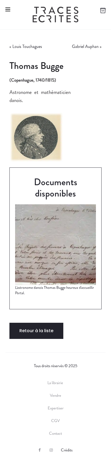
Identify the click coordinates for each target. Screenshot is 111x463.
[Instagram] (51, 450)
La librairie (55, 383)
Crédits (66, 450)
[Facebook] (40, 450)
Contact (55, 433)
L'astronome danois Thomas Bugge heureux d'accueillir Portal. (54, 290)
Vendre (55, 395)
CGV (55, 421)
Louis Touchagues (27, 46)
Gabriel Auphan (85, 46)
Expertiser (56, 408)
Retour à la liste (36, 331)
